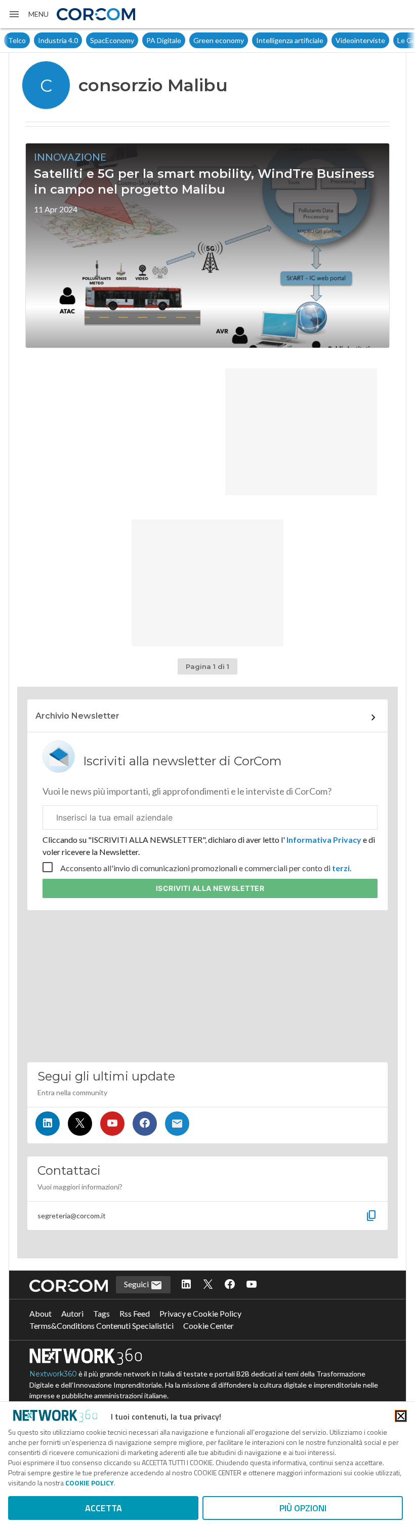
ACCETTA (103, 1508)
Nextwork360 (53, 1373)
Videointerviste (360, 40)
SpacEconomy (112, 40)
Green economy (218, 40)
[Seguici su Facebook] (145, 1123)
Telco (17, 40)
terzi (341, 868)
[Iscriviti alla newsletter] (177, 1123)
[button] (28, 14)
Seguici (137, 1284)
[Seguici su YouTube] (112, 1123)
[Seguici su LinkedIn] (47, 1123)
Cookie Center (208, 1325)
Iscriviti (210, 888)
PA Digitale (163, 40)
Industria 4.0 (58, 40)
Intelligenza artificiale (289, 40)
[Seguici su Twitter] (80, 1123)
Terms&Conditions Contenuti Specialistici (101, 1325)
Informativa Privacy (324, 839)
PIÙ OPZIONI (302, 1508)
